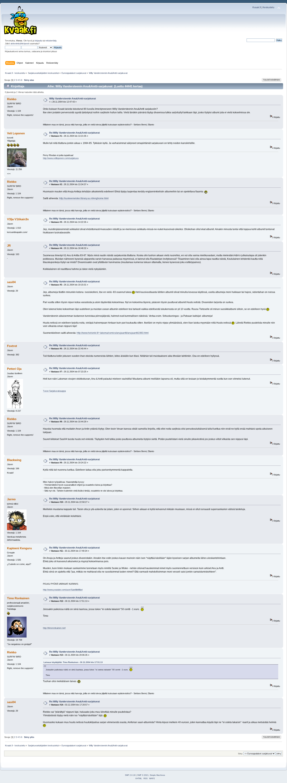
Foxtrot (12, 346)
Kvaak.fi (256, 7)
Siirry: (240, 754)
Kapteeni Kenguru (19, 548)
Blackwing (14, 460)
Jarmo (11, 499)
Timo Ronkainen (18, 598)
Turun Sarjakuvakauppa (54, 391)
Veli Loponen (16, 133)
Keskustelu (268, 7)
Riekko (11, 99)
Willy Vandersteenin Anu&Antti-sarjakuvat (72, 98)
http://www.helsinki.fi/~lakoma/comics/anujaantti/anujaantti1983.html (113, 333)
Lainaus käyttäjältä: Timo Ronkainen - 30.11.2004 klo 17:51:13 (73, 662)
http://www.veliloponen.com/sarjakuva (60, 158)
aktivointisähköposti (20, 43)
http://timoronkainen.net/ (54, 628)
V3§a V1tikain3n (18, 219)
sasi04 (11, 282)
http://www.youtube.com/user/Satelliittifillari (63, 590)
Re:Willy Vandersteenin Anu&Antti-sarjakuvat (74, 132)
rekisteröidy (50, 40)
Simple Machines (157, 775)
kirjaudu (38, 40)
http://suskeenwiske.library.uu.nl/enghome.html (84, 198)
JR (9, 245)
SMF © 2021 (143, 775)
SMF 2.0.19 (130, 775)
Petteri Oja (14, 368)
